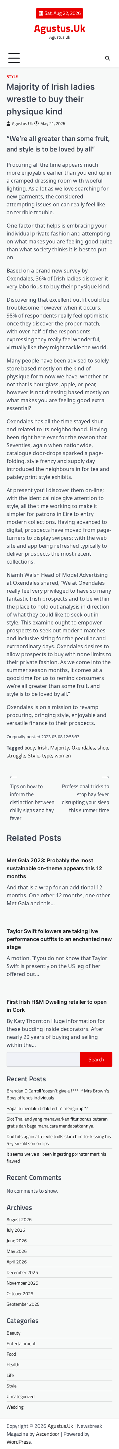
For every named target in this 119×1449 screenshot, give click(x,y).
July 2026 (16, 1229)
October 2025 (20, 1293)
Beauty (13, 1332)
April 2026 (17, 1261)
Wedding (15, 1406)
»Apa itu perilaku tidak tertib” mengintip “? (47, 1108)
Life (10, 1375)
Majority (59, 747)
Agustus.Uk (59, 28)
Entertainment (21, 1343)
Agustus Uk (22, 123)
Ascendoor (48, 1434)
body (29, 747)
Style (12, 76)
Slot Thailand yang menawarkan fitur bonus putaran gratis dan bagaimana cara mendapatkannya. (57, 1122)
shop (103, 747)
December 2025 (22, 1272)
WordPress (19, 1442)
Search (96, 1059)
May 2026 (17, 1251)
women (63, 755)
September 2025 (23, 1303)
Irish (43, 747)
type (47, 755)
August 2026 (19, 1219)
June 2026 (17, 1240)
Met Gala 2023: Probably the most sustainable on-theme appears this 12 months (54, 868)
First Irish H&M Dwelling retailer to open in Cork (57, 1006)
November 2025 (22, 1282)
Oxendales (83, 747)
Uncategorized (20, 1396)
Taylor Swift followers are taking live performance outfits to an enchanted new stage (59, 939)
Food (11, 1353)
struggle (16, 755)
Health (13, 1364)
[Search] (107, 58)
